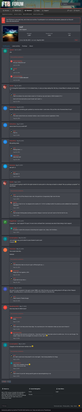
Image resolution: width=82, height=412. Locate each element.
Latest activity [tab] (16, 46)
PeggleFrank (13, 221)
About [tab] (31, 46)
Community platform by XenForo (17, 410)
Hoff (14, 94)
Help (72, 406)
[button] (10, 10)
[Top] (77, 405)
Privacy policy (66, 406)
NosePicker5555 (14, 306)
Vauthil (11, 85)
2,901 (29, 35)
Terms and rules (58, 406)
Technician (13, 248)
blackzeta (12, 165)
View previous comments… (17, 57)
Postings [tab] (24, 46)
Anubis (12, 288)
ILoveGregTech (14, 237)
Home (30, 391)
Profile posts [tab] (6, 46)
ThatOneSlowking (17, 61)
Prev (5, 381)
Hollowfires (13, 107)
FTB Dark (4, 406)
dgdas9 (12, 49)
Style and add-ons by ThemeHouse (42, 410)
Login (57, 391)
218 (69, 35)
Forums (30, 394)
